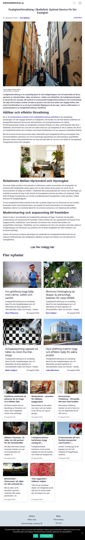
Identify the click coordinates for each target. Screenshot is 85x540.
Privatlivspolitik (46, 536)
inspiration (78, 18)
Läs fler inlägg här (42, 247)
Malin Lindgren (11, 370)
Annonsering (58, 520)
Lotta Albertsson (52, 370)
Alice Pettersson (11, 313)
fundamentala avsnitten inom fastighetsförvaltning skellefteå (34, 117)
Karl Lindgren (51, 313)
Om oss (59, 523)
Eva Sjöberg (25, 18)
